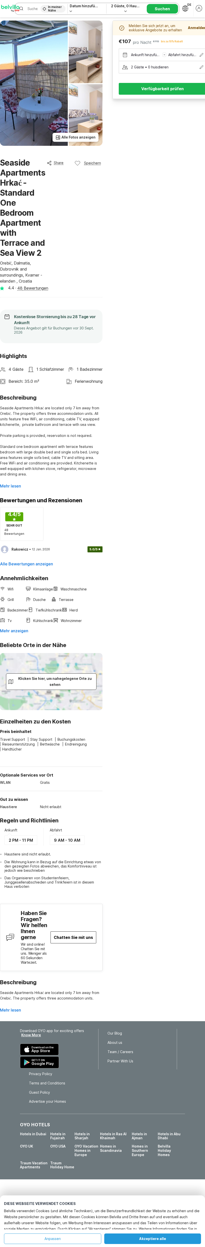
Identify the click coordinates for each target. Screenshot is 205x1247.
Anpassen (52, 1238)
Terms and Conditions (47, 1083)
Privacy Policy (40, 1074)
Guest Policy (39, 1092)
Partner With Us (120, 1061)
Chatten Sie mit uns (73, 937)
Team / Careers (120, 1052)
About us (115, 1043)
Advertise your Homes (47, 1101)
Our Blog (115, 1033)
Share (59, 163)
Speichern (92, 163)
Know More (31, 1035)
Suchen (162, 8)
